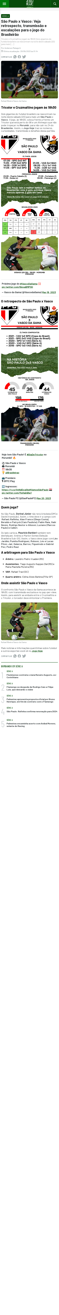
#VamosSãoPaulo (38, 489)
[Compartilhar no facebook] (19, 57)
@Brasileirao (12, 472)
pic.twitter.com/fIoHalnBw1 (17, 492)
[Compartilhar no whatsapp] (15, 57)
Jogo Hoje (37, 650)
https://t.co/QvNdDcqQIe (15, 489)
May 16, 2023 (49, 292)
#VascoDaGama (28, 283)
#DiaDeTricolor (35, 454)
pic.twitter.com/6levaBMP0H (17, 286)
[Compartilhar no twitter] (24, 57)
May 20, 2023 (44, 498)
